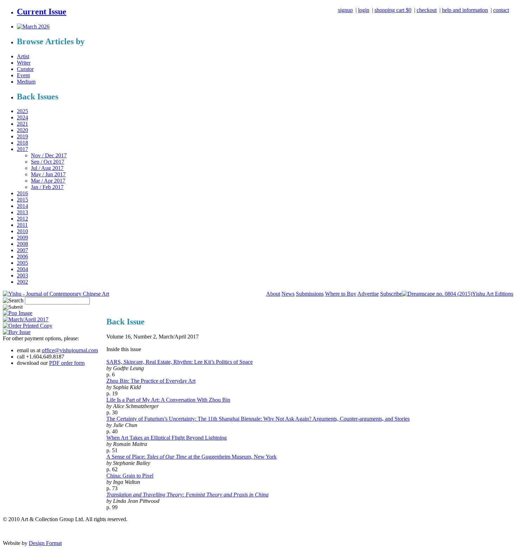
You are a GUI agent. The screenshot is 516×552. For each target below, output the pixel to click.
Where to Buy (340, 294)
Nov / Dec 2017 (49, 155)
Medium (26, 82)
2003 (22, 275)
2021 (22, 124)
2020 (22, 130)
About (273, 294)
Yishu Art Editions (492, 294)
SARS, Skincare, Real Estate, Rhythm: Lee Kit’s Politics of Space (179, 362)
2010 (22, 231)
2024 (22, 117)
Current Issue (41, 11)
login (363, 10)
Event (23, 75)
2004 (22, 269)
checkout (427, 10)
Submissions (310, 294)
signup (345, 10)
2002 (22, 282)
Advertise (368, 294)
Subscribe (391, 294)
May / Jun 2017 (48, 174)
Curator (25, 69)
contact (501, 10)
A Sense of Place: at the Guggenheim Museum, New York (191, 457)
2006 (22, 256)
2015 (22, 200)
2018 (22, 143)
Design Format (45, 543)
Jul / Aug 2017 (47, 168)
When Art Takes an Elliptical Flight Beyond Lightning (166, 438)
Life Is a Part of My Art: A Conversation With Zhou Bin (168, 400)
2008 (22, 244)
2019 (22, 136)
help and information (465, 10)
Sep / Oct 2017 (47, 162)
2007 (22, 250)
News (288, 294)
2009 (22, 238)
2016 (22, 193)
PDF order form (67, 363)
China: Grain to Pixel (129, 476)
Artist (23, 56)
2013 (22, 212)
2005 (22, 263)
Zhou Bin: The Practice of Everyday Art (151, 381)
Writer (24, 63)
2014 (22, 206)
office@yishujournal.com (70, 350)
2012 (22, 219)
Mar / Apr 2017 (48, 181)
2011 (22, 225)
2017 (22, 149)
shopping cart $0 (393, 10)
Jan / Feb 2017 (47, 187)
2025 (22, 111)
